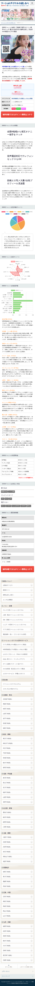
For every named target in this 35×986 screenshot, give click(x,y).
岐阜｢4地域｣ (7, 817)
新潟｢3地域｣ (7, 778)
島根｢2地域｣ (7, 906)
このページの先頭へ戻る (26, 967)
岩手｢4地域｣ (7, 718)
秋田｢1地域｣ (7, 709)
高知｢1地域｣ (7, 886)
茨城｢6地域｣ (7, 758)
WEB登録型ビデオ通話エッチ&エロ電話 (15, 649)
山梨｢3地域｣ (7, 797)
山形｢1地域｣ (7, 713)
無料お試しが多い (8, 595)
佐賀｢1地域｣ (7, 931)
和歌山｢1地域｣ (7, 856)
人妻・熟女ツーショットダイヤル (13, 615)
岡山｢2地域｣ (7, 911)
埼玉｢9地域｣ (7, 748)
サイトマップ (6, 976)
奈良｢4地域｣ (7, 851)
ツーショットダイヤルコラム (12, 684)
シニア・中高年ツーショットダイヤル (14, 624)
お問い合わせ (6, 971)
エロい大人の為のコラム (10, 689)
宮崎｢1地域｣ (7, 950)
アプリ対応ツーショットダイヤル (13, 629)
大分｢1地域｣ (7, 945)
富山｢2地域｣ (7, 782)
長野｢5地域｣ (7, 802)
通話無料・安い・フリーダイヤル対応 (14, 634)
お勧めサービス (8, 585)
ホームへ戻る (8, 967)
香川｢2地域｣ (7, 876)
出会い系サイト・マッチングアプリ (14, 659)
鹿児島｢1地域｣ (7, 955)
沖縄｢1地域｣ (7, 960)
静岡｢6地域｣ (7, 822)
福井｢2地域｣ (7, 792)
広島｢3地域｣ (7, 896)
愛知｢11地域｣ (7, 812)
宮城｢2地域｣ (7, 723)
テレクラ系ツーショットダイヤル (13, 610)
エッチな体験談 (8, 599)
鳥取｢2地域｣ (7, 901)
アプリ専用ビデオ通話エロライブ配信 (14, 644)
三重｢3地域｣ (7, 827)
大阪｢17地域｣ (7, 837)
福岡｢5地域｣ (7, 926)
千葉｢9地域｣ (7, 753)
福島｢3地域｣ (7, 728)
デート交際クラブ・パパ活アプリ (13, 664)
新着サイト (6, 590)
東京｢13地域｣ (7, 738)
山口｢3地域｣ (7, 916)
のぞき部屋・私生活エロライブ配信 (14, 669)
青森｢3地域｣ (7, 704)
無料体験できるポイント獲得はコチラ (17, 115)
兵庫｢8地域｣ (7, 847)
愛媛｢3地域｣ (7, 881)
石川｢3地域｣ (7, 787)
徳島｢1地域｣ (7, 872)
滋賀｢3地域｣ (7, 861)
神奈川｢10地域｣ (8, 743)
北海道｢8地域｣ (7, 699)
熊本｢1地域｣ (7, 941)
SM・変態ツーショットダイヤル (13, 620)
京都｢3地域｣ (7, 842)
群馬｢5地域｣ (7, 767)
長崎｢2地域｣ (7, 936)
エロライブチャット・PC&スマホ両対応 (15, 654)
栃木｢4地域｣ (7, 762)
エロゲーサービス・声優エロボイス (14, 673)
